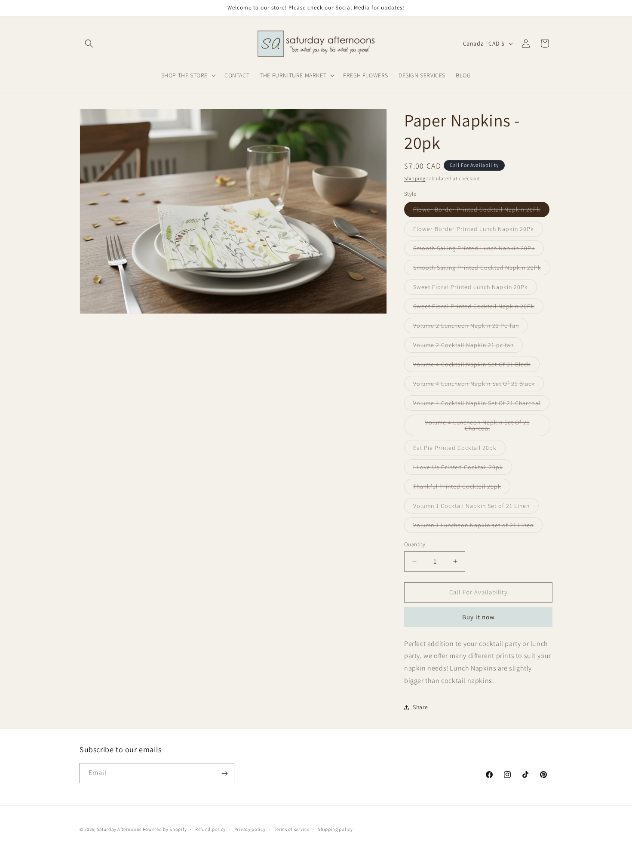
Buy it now (478, 617)
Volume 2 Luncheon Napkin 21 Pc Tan (470, 327)
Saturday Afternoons (119, 829)
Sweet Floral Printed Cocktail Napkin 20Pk (478, 308)
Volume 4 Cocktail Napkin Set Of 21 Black (476, 366)
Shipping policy (335, 829)
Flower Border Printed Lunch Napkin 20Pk (478, 231)
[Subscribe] (224, 773)
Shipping (415, 178)
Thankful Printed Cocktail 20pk (461, 488)
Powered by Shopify (165, 829)
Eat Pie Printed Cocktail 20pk (459, 449)
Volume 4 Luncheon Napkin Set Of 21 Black (478, 385)
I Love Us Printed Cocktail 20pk (462, 469)
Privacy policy (250, 829)
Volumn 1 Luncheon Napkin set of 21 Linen (478, 527)
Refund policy (210, 829)
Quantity (414, 544)
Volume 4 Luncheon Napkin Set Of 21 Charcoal (477, 427)
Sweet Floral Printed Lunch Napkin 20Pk (475, 289)
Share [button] (420, 707)
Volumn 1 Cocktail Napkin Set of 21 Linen (476, 507)
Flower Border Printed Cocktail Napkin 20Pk (481, 211)
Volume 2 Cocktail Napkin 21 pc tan (468, 347)
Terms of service (291, 829)
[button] (89, 43)
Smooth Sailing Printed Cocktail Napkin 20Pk (481, 269)
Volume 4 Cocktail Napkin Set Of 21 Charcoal (481, 405)
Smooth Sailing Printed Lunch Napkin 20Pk (478, 250)
